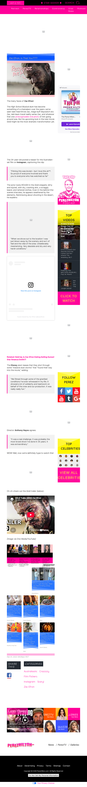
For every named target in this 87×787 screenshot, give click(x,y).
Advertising (30, 766)
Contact (66, 766)
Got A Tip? (15, 3)
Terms (48, 766)
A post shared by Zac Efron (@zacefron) (30, 317)
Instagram (29, 681)
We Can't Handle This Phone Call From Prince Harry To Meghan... (11, 562)
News (51, 745)
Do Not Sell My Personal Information (43, 775)
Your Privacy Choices (45, 783)
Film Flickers (30, 676)
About (19, 766)
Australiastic (30, 671)
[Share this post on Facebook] (9, 675)
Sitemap (57, 766)
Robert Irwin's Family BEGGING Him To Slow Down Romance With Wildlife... (24, 562)
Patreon (15, 8)
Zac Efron (29, 686)
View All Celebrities (69, 475)
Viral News (71, 9)
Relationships (42, 8)
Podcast (81, 8)
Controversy (58, 8)
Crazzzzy (44, 671)
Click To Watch (69, 298)
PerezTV (27, 8)
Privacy (40, 766)
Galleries (74, 745)
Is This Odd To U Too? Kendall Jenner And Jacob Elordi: (35, 561)
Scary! (40, 681)
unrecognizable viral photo (27, 117)
